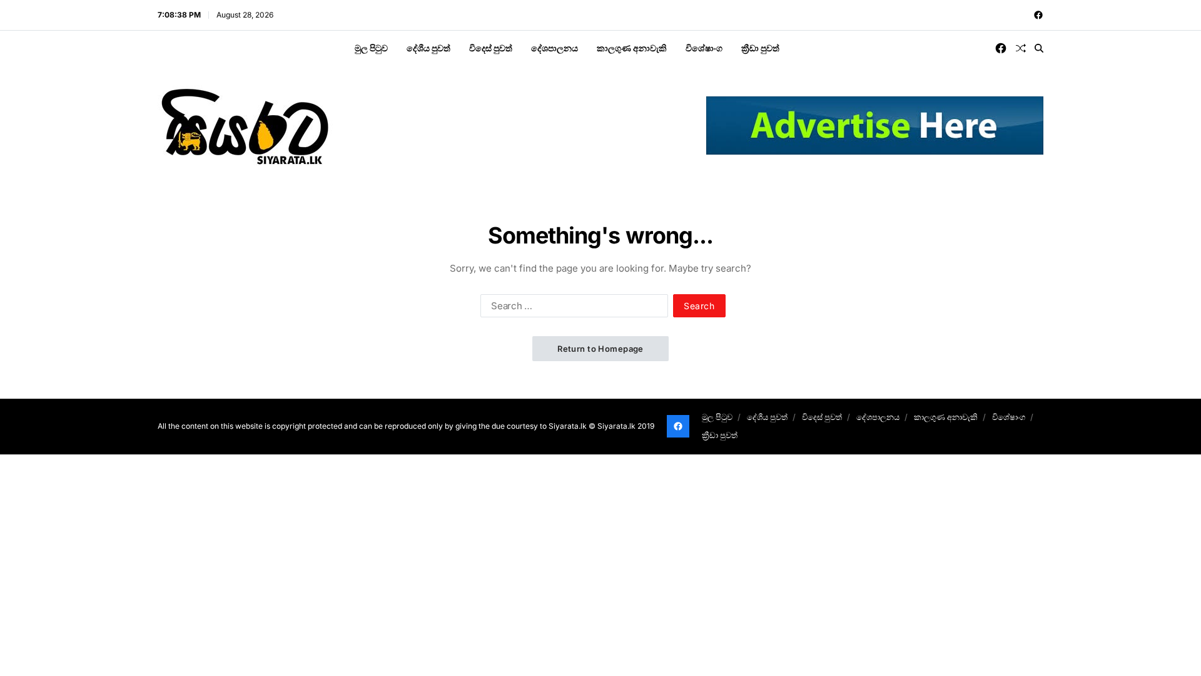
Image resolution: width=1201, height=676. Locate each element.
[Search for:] (571, 308)
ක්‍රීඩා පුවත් (760, 48)
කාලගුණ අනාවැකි (632, 48)
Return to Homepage (600, 349)
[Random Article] (1021, 48)
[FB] (1038, 15)
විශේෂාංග (704, 48)
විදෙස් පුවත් (490, 48)
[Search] (1039, 48)
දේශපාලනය (554, 48)
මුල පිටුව (371, 48)
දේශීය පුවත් (428, 48)
